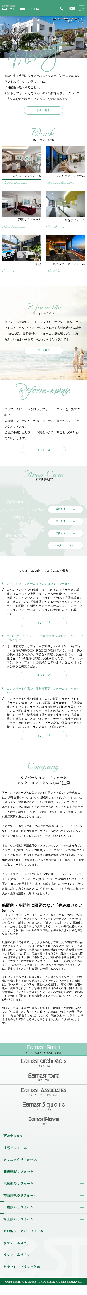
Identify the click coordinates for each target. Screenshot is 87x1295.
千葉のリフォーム (65, 533)
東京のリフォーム (65, 509)
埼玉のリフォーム (65, 521)
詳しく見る (43, 110)
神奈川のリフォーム (65, 545)
